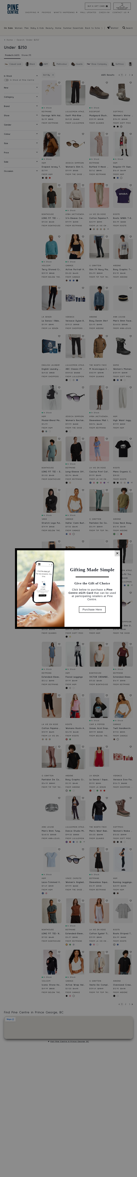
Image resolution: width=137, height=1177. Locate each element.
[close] (117, 553)
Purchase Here (92, 609)
